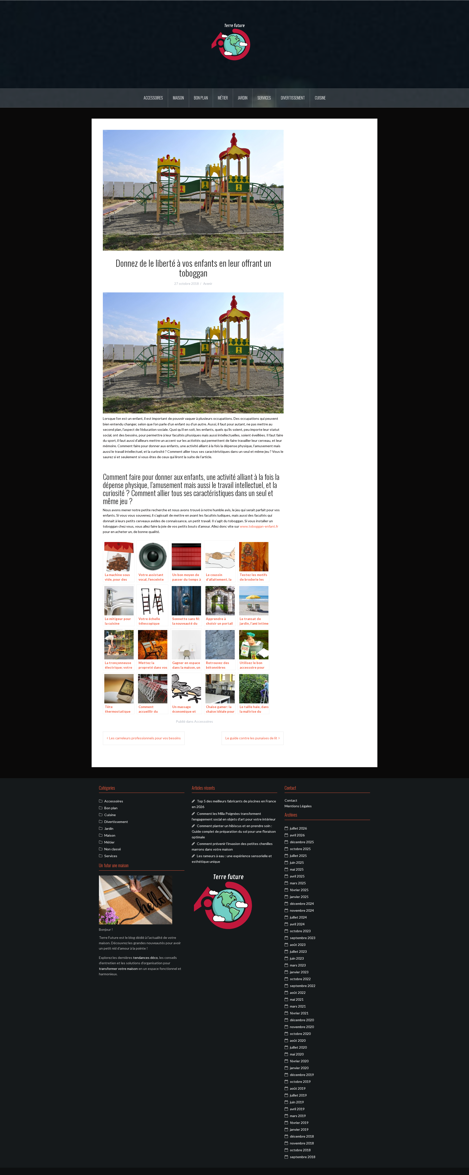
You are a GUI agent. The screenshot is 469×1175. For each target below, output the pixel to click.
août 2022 (298, 992)
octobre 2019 (300, 1081)
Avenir (207, 284)
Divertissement (293, 98)
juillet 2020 (298, 1047)
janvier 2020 (299, 1068)
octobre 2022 (300, 979)
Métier (223, 98)
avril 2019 (297, 1109)
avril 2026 (297, 835)
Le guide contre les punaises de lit (251, 738)
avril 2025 (297, 876)
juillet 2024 (298, 917)
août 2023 (298, 944)
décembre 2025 (302, 842)
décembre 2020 (302, 1020)
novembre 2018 (302, 1143)
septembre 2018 (302, 1157)
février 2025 (299, 890)
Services (264, 98)
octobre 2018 (300, 1150)
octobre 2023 (300, 931)
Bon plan (201, 98)
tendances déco (145, 957)
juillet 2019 (298, 1095)
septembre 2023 (302, 938)
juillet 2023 (298, 951)
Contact (291, 800)
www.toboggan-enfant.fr (259, 526)
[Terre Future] (234, 44)
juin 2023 (297, 958)
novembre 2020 (302, 1027)
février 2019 (299, 1122)
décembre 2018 (302, 1136)
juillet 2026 (298, 828)
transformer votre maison (118, 968)
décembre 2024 (302, 903)
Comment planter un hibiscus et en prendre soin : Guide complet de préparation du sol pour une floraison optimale (234, 831)
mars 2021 (298, 1006)
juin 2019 (297, 1102)
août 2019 (298, 1088)
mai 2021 (297, 999)
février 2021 (299, 1013)
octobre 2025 (300, 849)
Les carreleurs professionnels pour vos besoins (145, 738)
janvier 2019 (299, 1129)
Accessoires (153, 98)
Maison (178, 98)
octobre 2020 (300, 1033)
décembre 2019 (302, 1075)
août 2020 (298, 1040)
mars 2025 (298, 883)
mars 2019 (298, 1116)
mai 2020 (297, 1054)
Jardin (242, 98)
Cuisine (320, 98)
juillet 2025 (298, 856)
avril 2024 (297, 924)
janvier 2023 (299, 972)
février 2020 (299, 1061)
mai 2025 (297, 869)
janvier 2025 (299, 897)
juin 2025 (297, 862)
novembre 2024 (302, 910)
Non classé (112, 849)
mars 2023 (298, 965)
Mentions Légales (298, 806)
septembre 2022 (302, 986)
